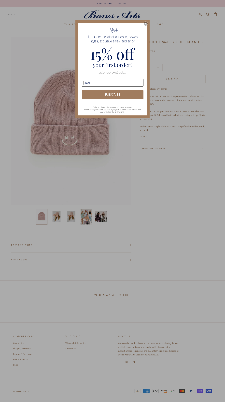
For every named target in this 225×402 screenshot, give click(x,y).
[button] (146, 24)
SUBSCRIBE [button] (112, 94)
